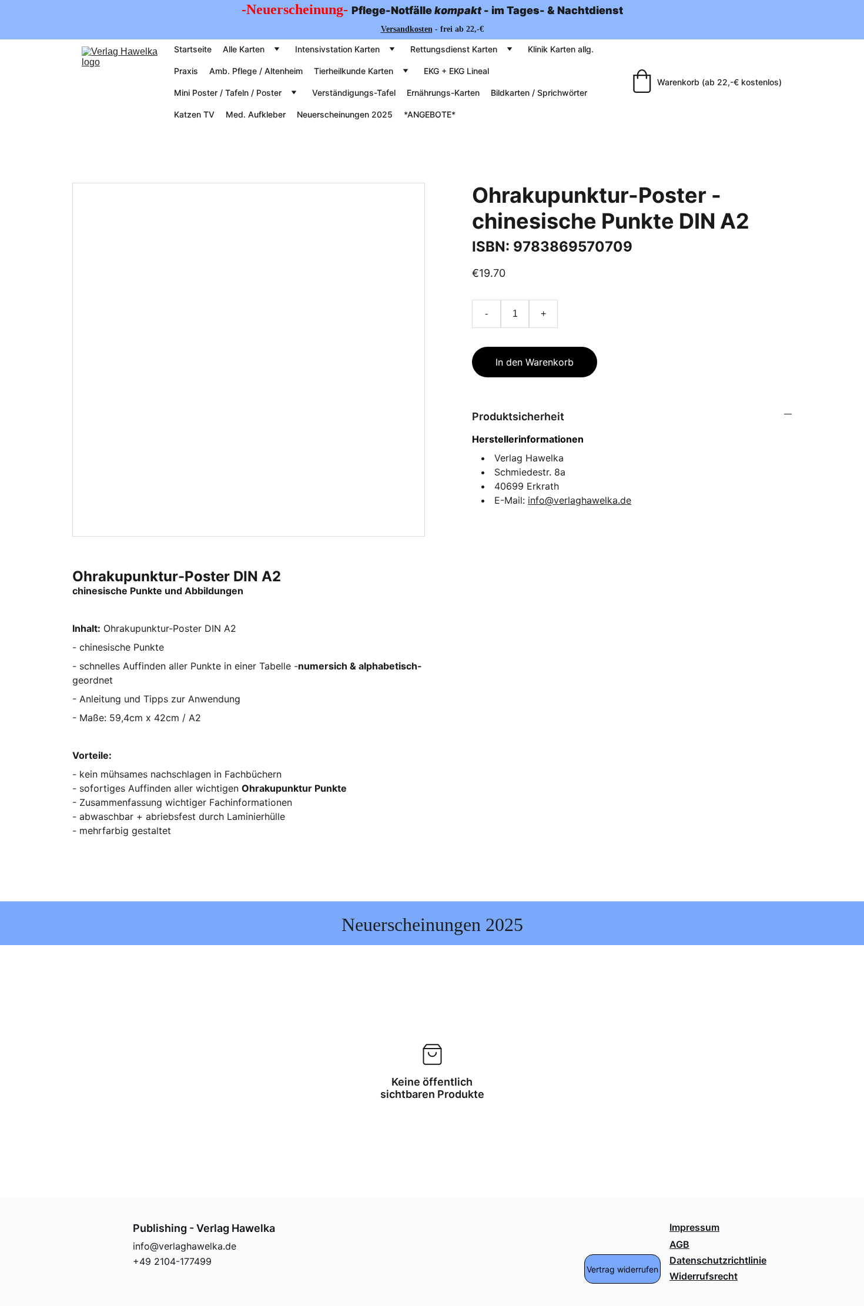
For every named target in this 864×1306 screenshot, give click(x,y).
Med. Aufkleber (256, 114)
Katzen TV (194, 114)
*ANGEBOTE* (430, 114)
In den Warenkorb (534, 362)
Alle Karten (243, 49)
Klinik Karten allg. (561, 49)
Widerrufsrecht (703, 1276)
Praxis (186, 71)
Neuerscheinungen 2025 (345, 114)
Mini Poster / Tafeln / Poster (228, 93)
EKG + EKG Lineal (456, 71)
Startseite (193, 49)
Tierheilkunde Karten (353, 71)
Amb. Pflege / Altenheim (256, 71)
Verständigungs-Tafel (354, 93)
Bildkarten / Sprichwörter (539, 93)
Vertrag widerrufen (622, 1269)
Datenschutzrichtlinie (717, 1260)
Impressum (694, 1227)
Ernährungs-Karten (443, 93)
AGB (679, 1244)
